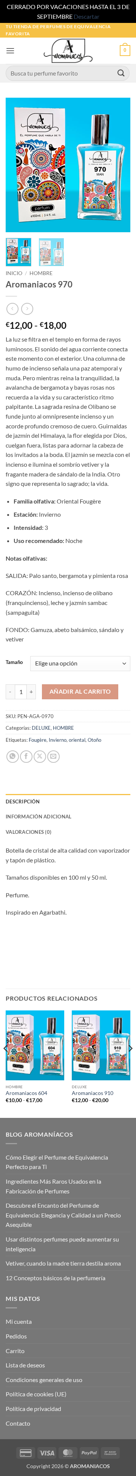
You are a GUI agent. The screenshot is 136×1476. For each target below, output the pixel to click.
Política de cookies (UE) (36, 1393)
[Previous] (18, 164)
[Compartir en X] (40, 756)
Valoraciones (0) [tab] (28, 832)
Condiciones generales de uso (44, 1379)
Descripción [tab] (23, 801)
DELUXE (41, 728)
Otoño (94, 740)
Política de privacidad (33, 1408)
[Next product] (12, 309)
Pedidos (16, 1336)
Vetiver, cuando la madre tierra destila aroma (63, 1263)
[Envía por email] (53, 756)
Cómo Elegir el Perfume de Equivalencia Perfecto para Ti (57, 1162)
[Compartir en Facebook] (26, 756)
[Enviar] (121, 73)
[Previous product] (27, 309)
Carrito (15, 1350)
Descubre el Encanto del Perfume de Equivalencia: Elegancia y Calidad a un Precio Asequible (63, 1215)
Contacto (18, 1423)
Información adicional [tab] (38, 817)
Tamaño (14, 662)
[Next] (118, 164)
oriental (77, 740)
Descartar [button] (86, 16)
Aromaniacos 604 (26, 1093)
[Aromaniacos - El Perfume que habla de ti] (68, 51)
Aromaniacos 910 (92, 1093)
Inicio (14, 273)
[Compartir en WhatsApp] (12, 756)
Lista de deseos (25, 1365)
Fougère (37, 740)
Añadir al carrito (80, 691)
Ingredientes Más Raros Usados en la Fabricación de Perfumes (53, 1186)
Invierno (57, 740)
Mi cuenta (19, 1321)
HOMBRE (41, 273)
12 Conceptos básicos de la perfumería (55, 1277)
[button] (10, 50)
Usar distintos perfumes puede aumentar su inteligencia (62, 1244)
